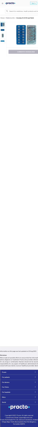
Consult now (10, 417)
